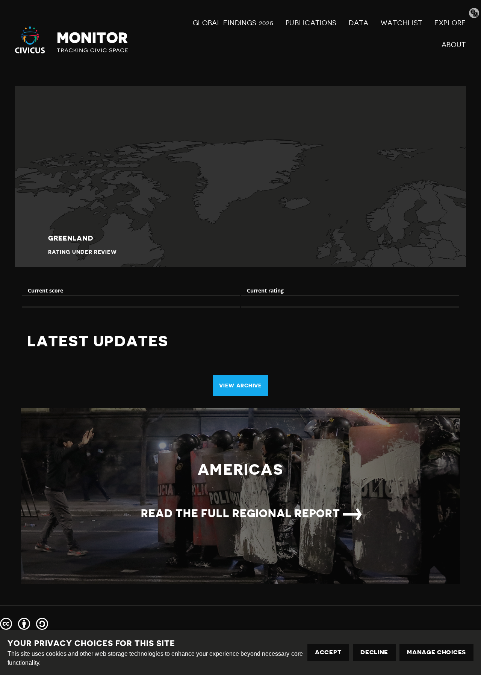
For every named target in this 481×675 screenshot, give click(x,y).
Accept (328, 652)
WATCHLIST (401, 23)
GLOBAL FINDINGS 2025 (233, 23)
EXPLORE (450, 23)
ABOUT (454, 44)
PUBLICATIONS (311, 23)
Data (359, 23)
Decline (374, 652)
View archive (240, 385)
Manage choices (436, 652)
